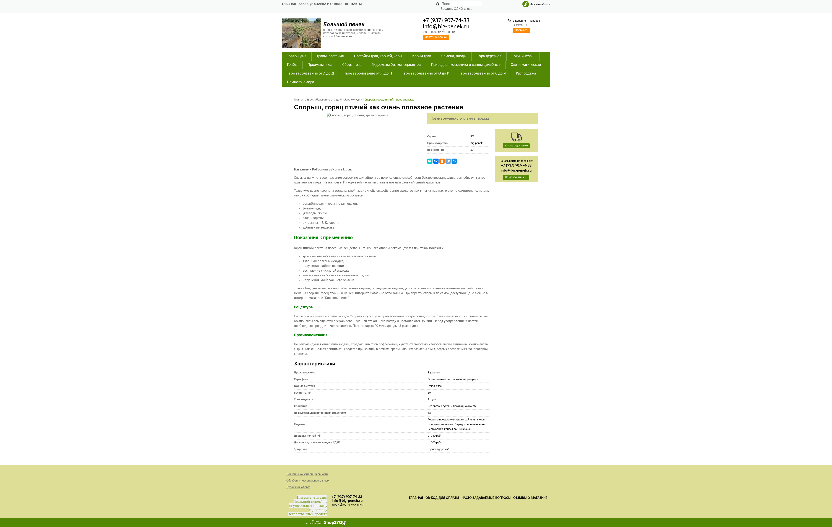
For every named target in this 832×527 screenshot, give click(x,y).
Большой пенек (343, 25)
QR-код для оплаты (442, 498)
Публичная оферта (298, 487)
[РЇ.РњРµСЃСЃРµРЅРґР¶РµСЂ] (429, 161)
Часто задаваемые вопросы (486, 498)
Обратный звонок (436, 37)
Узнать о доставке (516, 145)
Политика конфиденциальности (307, 474)
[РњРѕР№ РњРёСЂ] (454, 161)
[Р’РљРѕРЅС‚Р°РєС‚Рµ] (436, 161)
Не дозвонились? (516, 177)
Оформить (521, 30)
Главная (289, 4)
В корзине (526, 21)
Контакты (353, 4)
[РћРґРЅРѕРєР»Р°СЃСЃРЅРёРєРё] (442, 161)
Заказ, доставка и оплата (321, 4)
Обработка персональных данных (307, 480)
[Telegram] (448, 161)
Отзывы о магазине (530, 498)
